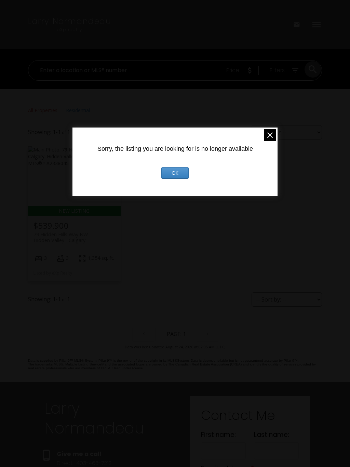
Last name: (271, 434)
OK (175, 173)
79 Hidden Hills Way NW (60, 237)
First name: (218, 434)
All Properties (42, 110)
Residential (78, 110)
